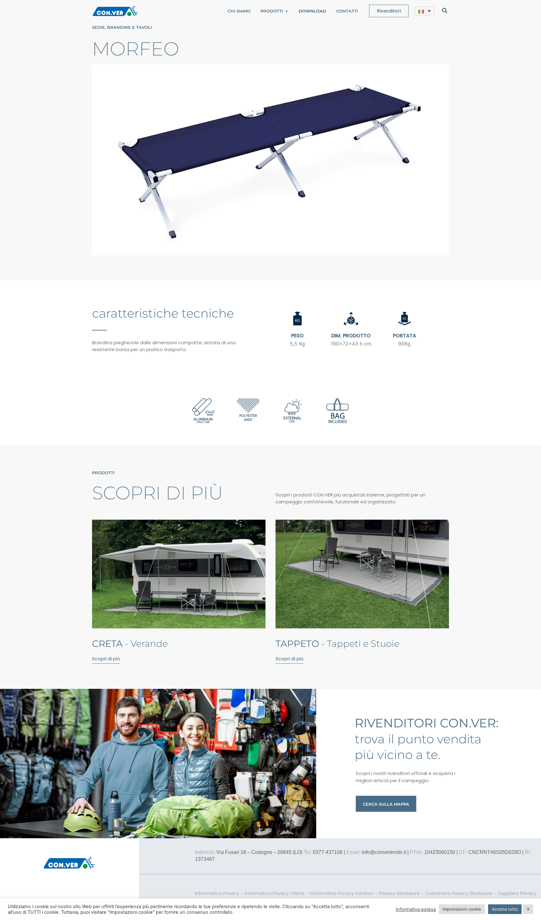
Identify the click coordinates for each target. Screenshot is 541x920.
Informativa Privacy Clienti (274, 893)
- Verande (130, 643)
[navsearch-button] (444, 10)
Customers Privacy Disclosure (458, 893)
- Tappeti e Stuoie (337, 643)
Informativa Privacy (217, 893)
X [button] (528, 909)
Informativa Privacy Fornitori (341, 893)
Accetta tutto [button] (505, 909)
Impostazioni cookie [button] (462, 909)
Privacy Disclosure (399, 893)
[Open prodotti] (287, 11)
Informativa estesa (416, 909)
